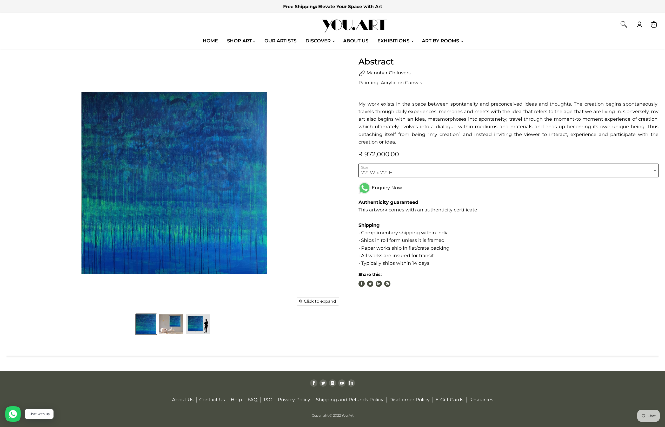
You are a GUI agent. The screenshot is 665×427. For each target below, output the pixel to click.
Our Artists (280, 40)
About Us (355, 40)
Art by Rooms (441, 40)
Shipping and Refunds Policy (349, 400)
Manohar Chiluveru (388, 73)
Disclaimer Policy (409, 400)
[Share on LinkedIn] (379, 284)
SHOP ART (240, 40)
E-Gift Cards (449, 400)
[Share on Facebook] (361, 284)
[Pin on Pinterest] (387, 284)
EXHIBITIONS (394, 40)
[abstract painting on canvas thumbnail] (171, 324)
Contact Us (212, 400)
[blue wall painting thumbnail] (146, 324)
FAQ (252, 400)
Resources (481, 400)
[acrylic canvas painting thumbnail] (198, 324)
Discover (318, 40)
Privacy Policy (294, 400)
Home (210, 40)
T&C (267, 400)
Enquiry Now (386, 188)
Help (236, 400)
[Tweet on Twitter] (370, 284)
